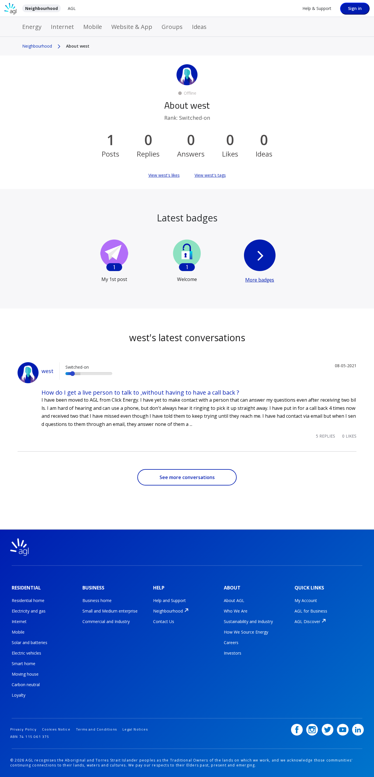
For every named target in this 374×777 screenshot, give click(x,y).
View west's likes (164, 175)
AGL (72, 8)
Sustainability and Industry (248, 621)
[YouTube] (343, 729)
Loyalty (18, 695)
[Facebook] (297, 729)
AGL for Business (311, 611)
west (47, 370)
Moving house (25, 674)
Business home (97, 600)
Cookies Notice (56, 729)
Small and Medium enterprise (110, 611)
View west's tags (210, 175)
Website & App (131, 27)
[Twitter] (327, 729)
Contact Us (163, 621)
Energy (31, 27)
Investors (232, 653)
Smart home (23, 663)
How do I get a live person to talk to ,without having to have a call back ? (140, 392)
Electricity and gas (29, 611)
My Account (306, 600)
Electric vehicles (26, 653)
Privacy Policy (23, 729)
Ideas (199, 27)
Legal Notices (135, 729)
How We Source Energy (246, 632)
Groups (172, 27)
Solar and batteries (29, 642)
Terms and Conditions (96, 729)
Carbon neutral (26, 684)
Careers (231, 642)
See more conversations (187, 477)
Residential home (28, 600)
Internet (62, 27)
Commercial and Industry (106, 621)
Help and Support (169, 600)
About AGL (234, 600)
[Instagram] (312, 729)
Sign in (355, 8)
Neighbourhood (41, 8)
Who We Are (235, 611)
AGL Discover (307, 621)
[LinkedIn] (358, 729)
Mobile (92, 27)
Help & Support (316, 8)
